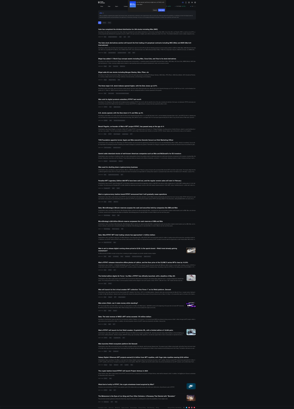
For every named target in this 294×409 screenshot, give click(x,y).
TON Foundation (107, 147)
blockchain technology (137, 256)
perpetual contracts (122, 52)
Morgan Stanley (112, 79)
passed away (125, 134)
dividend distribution (112, 36)
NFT (131, 134)
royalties (126, 364)
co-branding (115, 256)
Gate (120, 36)
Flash (109, 6)
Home (101, 6)
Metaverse (106, 401)
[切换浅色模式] (192, 2)
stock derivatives (112, 52)
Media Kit (117, 407)
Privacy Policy (142, 407)
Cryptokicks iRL (117, 337)
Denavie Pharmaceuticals (119, 120)
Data (105, 324)
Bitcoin (113, 215)
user (125, 36)
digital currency (147, 256)
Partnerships (133, 407)
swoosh (115, 310)
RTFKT (105, 106)
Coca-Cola (115, 66)
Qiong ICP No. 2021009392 (174, 407)
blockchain (127, 256)
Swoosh (110, 297)
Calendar (126, 6)
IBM (118, 215)
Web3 (109, 310)
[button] (195, 2)
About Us (111, 407)
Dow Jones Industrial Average (122, 93)
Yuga (110, 364)
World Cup (122, 66)
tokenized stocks (113, 161)
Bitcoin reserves (115, 228)
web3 (109, 256)
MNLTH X (116, 201)
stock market (111, 93)
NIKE (113, 188)
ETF (129, 36)
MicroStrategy (107, 215)
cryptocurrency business (113, 174)
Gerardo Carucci (116, 147)
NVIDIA (105, 120)
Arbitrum (120, 161)
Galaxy (105, 364)
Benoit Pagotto (117, 134)
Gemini (105, 161)
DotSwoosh (115, 351)
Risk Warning (150, 407)
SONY (118, 188)
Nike (105, 36)
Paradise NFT (107, 188)
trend (122, 256)
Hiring (157, 407)
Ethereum (116, 364)
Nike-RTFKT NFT (107, 242)
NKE (129, 52)
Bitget (105, 66)
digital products (117, 106)
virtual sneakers (122, 297)
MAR (134, 52)
